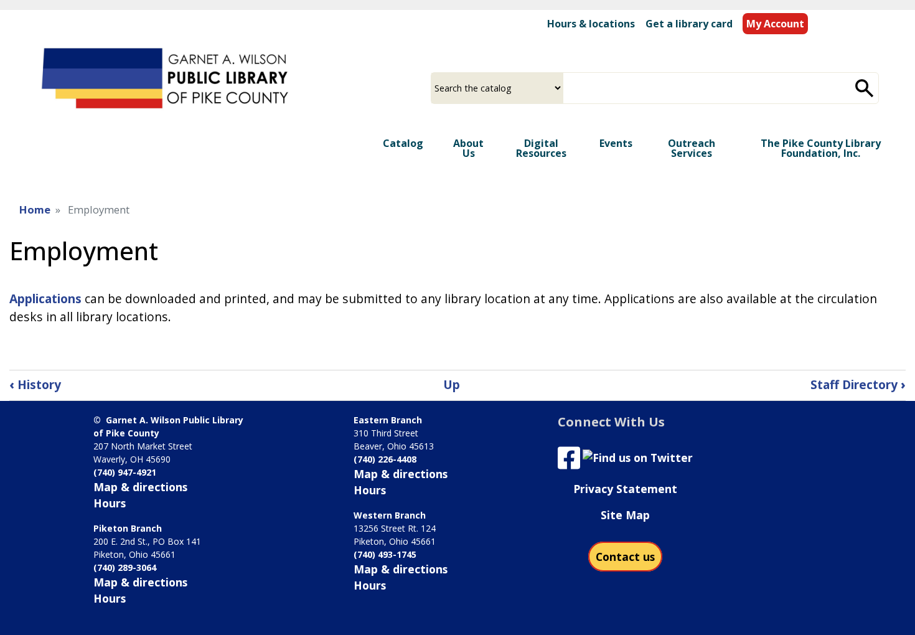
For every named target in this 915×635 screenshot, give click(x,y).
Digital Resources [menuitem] (541, 148)
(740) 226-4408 (385, 459)
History (35, 384)
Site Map (625, 514)
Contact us (625, 556)
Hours (109, 503)
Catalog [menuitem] (403, 143)
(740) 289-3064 (124, 567)
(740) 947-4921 (124, 472)
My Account (775, 24)
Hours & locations (591, 24)
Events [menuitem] (615, 143)
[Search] (864, 88)
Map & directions (140, 486)
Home (34, 209)
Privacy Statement (625, 488)
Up (451, 384)
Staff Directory (858, 384)
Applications (45, 298)
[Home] (167, 80)
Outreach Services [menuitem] (691, 148)
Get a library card (689, 24)
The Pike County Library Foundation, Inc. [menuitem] (821, 148)
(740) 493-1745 (385, 554)
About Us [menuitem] (468, 148)
